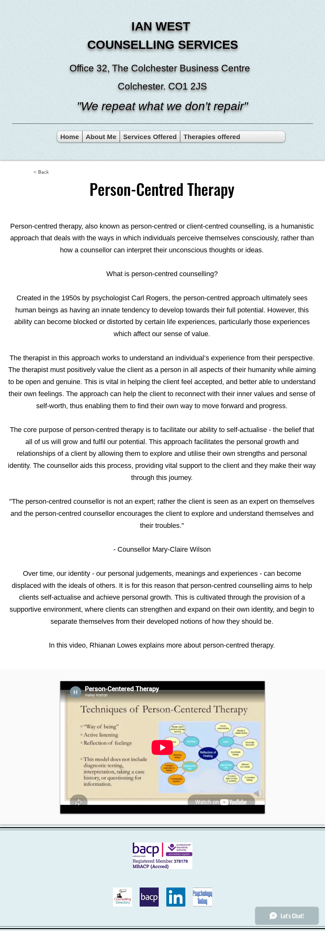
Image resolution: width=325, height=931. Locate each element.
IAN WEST (162, 26)
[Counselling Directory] (122, 897)
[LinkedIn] (175, 897)
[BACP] (149, 897)
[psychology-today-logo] (202, 897)
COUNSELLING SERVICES (162, 44)
